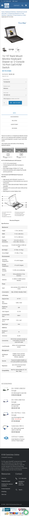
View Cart (3, 494)
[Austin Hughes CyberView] (22, 24)
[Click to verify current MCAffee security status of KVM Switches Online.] (23, 511)
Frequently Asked (5, 481)
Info (14, 113)
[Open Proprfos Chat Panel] (26, 512)
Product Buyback (5, 488)
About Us (3, 478)
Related (14, 120)
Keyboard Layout (6, 86)
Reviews (14, 128)
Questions (14, 124)
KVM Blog (3, 491)
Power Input (5, 92)
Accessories (15, 116)
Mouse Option (6, 79)
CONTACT (16, 5)
